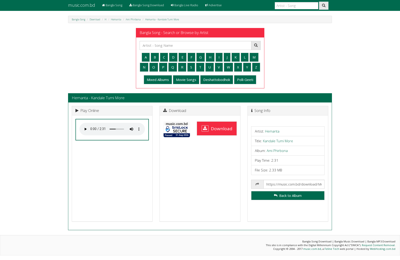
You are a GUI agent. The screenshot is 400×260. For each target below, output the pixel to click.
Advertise (215, 5)
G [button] (200, 57)
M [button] (254, 57)
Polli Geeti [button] (245, 79)
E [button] (182, 57)
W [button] (228, 67)
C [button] (164, 57)
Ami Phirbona (133, 19)
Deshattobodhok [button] (216, 79)
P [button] (163, 67)
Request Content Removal (378, 245)
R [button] (182, 67)
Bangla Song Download (148, 5)
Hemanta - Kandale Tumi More (162, 19)
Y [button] (247, 67)
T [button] (200, 67)
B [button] (155, 57)
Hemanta (116, 19)
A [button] (146, 57)
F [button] (191, 57)
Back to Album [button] (289, 195)
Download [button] (220, 128)
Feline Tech (332, 249)
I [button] (219, 57)
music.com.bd (81, 5)
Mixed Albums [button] (158, 79)
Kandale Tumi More (278, 141)
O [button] (153, 67)
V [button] (219, 67)
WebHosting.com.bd (382, 249)
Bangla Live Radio (186, 5)
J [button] (227, 57)
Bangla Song (113, 5)
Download (95, 19)
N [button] (144, 67)
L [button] (245, 57)
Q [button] (172, 67)
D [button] (173, 57)
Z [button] (256, 67)
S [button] (191, 67)
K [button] (235, 57)
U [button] (209, 67)
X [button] (238, 67)
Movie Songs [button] (186, 79)
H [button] (210, 57)
